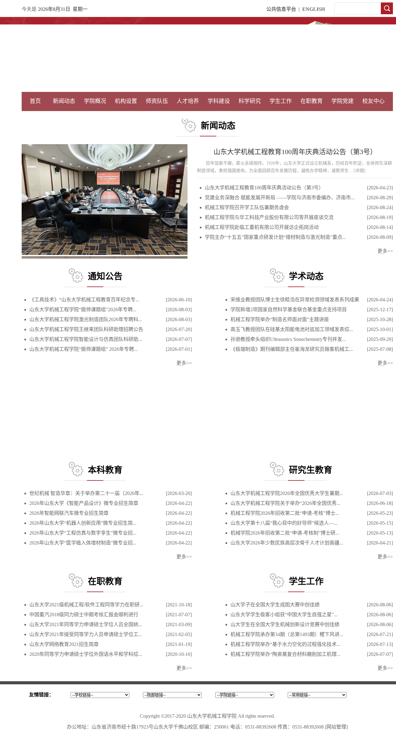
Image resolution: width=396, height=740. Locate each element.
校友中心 (373, 101)
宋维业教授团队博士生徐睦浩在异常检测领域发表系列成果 (294, 299)
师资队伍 (157, 101)
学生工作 (280, 101)
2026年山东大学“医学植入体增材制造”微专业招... (82, 542)
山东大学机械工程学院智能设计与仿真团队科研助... (85, 339)
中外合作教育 (311, 116)
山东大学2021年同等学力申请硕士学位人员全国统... (85, 624)
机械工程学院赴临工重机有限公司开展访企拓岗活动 (262, 227)
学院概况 (95, 101)
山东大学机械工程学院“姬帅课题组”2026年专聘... (82, 309)
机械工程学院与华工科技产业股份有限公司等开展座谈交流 (269, 217)
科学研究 (250, 101)
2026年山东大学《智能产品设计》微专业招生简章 (83, 503)
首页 (35, 101)
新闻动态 (64, 101)
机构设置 (126, 101)
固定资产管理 (250, 116)
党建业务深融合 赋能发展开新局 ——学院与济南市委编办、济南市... (280, 197)
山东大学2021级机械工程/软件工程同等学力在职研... (86, 604)
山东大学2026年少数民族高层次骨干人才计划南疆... (286, 542)
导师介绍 (157, 116)
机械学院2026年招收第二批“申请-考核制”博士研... (284, 533)
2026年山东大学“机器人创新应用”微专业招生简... (82, 523)
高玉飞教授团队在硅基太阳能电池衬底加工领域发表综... (291, 329)
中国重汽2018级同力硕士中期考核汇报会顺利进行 (83, 614)
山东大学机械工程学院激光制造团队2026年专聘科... (85, 319)
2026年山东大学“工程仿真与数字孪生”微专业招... (82, 533)
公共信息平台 (281, 9)
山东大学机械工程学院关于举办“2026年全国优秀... (285, 503)
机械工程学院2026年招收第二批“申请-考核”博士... (284, 513)
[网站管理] (336, 726)
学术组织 (126, 116)
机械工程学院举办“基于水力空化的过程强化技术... (285, 644)
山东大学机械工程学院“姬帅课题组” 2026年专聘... (83, 349)
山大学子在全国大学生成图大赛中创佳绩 (275, 604)
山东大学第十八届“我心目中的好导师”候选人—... (284, 523)
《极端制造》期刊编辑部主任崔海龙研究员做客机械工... (291, 349)
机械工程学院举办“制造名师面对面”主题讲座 (279, 319)
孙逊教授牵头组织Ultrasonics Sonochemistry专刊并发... (288, 339)
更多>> (385, 251)
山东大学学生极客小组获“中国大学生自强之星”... (284, 614)
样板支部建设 (342, 116)
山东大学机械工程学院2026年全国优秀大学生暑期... (286, 493)
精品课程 (188, 116)
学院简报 (64, 116)
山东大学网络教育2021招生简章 (64, 644)
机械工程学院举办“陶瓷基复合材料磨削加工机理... (285, 654)
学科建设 (219, 101)
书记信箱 (95, 116)
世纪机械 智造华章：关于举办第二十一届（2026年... (86, 493)
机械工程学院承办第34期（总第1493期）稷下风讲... (286, 634)
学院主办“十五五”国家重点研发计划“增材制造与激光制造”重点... (275, 237)
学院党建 (342, 101)
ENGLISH (313, 9)
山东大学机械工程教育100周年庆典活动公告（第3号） (295, 152)
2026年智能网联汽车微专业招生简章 (69, 513)
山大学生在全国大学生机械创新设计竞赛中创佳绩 (284, 624)
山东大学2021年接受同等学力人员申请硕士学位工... (85, 634)
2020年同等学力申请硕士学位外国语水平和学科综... (85, 654)
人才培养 (188, 101)
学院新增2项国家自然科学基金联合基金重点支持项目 (288, 309)
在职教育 (311, 101)
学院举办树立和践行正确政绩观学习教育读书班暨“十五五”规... (85, 248)
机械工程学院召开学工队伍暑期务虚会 (247, 207)
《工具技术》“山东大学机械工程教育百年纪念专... (84, 299)
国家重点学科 (219, 116)
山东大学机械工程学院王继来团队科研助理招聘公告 (86, 329)
